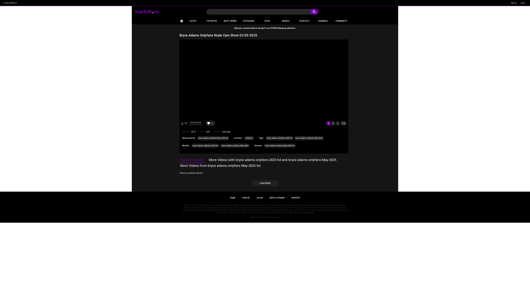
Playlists (304, 21)
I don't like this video (185, 123)
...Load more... (265, 183)
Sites (267, 21)
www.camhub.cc (11, 3)
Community (341, 21)
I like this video (182, 123)
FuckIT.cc (262, 217)
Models (286, 21)
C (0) (343, 123)
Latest (193, 21)
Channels (323, 21)
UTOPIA (273, 28)
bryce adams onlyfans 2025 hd (279, 138)
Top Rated (211, 21)
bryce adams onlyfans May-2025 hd (213, 138)
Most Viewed (230, 21)
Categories (249, 21)
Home (181, 21)
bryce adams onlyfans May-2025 (309, 138)
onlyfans (249, 138)
